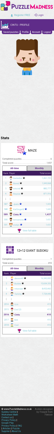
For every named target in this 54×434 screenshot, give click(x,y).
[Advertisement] (27, 105)
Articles (7, 428)
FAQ (20, 425)
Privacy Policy (8, 420)
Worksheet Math (9, 414)
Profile (25, 32)
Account (36, 32)
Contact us (6, 417)
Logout (47, 32)
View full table (29, 230)
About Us (16, 431)
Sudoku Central (9, 412)
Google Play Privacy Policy (8, 424)
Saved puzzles (10, 32)
